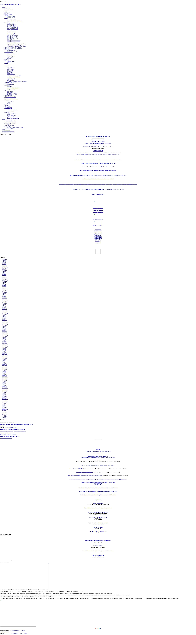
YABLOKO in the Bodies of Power (8, 131)
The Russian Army (7, 105)
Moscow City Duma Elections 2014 (12, 27)
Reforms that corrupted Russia (98, 503)
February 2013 (4, 408)
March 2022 (4, 308)
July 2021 (4, 315)
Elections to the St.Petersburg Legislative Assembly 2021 (13, 48)
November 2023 (5, 289)
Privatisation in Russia (10, 116)
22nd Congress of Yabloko (8, 9)
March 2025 (4, 275)
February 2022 (4, 309)
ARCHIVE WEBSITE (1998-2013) (6, 4)
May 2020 (4, 328)
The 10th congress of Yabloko (98, 225)
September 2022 (5, 302)
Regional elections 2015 (10, 39)
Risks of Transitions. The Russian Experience (8, 434)
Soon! (5, 104)
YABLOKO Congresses (8, 108)
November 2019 (5, 333)
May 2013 (4, 405)
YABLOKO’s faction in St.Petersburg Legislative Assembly (16, 46)
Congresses (6, 15)
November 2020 (5, 322)
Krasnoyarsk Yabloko (98, 238)
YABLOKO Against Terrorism (12, 94)
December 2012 (5, 409)
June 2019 (4, 338)
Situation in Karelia (10, 92)
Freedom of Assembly (10, 69)
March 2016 (4, 374)
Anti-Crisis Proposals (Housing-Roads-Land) (78, 175)
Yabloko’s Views (7, 112)
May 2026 (4, 262)
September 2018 (5, 346)
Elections (5, 22)
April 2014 (4, 395)
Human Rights (6, 65)
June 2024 (4, 283)
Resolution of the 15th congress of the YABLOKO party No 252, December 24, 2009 (105, 154)
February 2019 (4, 342)
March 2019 (4, 341)
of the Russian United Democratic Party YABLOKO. (94, 175)
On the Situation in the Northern (82, 154)
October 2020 (4, 323)
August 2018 (4, 347)
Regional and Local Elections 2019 (12, 37)
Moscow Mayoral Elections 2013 (9, 123)
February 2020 (4, 331)
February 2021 (4, 320)
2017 (7, 66)
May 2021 (4, 317)
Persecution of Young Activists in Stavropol (14, 75)
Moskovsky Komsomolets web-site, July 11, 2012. (89, 457)
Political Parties (6, 85)
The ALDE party (9, 86)
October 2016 (4, 367)
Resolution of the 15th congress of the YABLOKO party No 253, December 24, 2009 (107, 152)
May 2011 (4, 412)
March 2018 (4, 352)
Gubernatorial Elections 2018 (11, 24)
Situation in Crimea (10, 91)
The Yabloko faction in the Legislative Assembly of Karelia (16, 43)
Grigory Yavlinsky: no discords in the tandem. (89, 482)
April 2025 (4, 274)
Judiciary (8, 62)
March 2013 (4, 407)
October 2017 (4, 356)
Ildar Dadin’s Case (10, 71)
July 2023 (4, 293)
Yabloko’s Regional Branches (9, 111)
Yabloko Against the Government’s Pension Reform (15, 21)
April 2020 (4, 329)
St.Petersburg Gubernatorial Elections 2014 (13, 40)
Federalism (8, 114)
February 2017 (4, 364)
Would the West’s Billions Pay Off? (98, 555)
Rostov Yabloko (98, 235)
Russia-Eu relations (10, 55)
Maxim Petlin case (9, 72)
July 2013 (4, 403)
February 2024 (4, 287)
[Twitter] (99, 628)
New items (6, 83)
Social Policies (6, 100)
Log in (29, 633)
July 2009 (4, 417)
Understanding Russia (8, 107)
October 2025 (4, 268)
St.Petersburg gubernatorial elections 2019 (13, 41)
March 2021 (4, 319)
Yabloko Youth (6, 110)
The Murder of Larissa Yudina (11, 78)
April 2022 (4, 307)
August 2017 (4, 358)
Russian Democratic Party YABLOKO (9, 633)
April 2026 (4, 263)
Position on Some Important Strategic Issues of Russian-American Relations (98, 540)
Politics (5, 90)
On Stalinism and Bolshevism (98, 150)
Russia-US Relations (10, 57)
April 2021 (4, 318)
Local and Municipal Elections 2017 (12, 26)
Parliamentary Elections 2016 (11, 31)
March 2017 (4, 363)
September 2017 (5, 357)
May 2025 (4, 273)
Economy (6, 18)
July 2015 (4, 381)
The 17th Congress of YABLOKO (98, 194)
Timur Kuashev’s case (10, 80)
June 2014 (4, 393)
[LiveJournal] (96, 628)
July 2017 (4, 359)
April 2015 (4, 384)
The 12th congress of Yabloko (98, 212)
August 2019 (4, 336)
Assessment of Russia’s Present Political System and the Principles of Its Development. (74, 184)
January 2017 (4, 365)
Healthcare (8, 102)
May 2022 (4, 306)
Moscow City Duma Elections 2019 (12, 28)
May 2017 (4, 361)
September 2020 (5, 324)
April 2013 (4, 406)
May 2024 (4, 284)
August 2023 (4, 292)
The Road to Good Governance (5, 432)
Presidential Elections (10, 32)
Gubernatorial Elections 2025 (11, 25)
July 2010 (4, 415)
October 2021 (4, 312)
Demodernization (98, 499)
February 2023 (4, 298)
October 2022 (4, 301)
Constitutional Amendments (11, 61)
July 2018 (4, 348)
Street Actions (9, 117)
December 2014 (5, 388)
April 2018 (4, 351)
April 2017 (4, 362)
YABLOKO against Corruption (12, 93)
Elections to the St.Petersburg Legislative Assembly (12, 47)
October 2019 (4, 334)
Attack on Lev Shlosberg (11, 67)
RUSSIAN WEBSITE (17, 4)
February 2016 (4, 375)
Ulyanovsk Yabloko (98, 239)
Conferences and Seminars (8, 14)
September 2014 (5, 390)
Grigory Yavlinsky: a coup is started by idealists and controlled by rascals (13, 431)
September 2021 (5, 313)
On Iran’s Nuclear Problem (84, 170)
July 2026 (4, 260)
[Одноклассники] (98, 628)
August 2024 (4, 281)
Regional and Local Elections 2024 (10, 97)
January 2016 (4, 376)
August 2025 (4, 270)
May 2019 (4, 339)
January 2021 (4, 321)
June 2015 (4, 382)
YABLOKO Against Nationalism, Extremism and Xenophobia (17, 81)
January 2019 (4, 343)
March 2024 (4, 286)
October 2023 (4, 290)
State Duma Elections (7, 126)
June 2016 (4, 371)
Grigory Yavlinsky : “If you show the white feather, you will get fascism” (12, 429)
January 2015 (4, 387)
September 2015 (5, 379)
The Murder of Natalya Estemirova (12, 79)
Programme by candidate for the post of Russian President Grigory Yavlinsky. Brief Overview (16, 424)
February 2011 (4, 414)
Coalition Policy (7, 12)
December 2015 (5, 377)
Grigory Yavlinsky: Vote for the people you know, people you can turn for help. (82, 479)
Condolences (6, 13)
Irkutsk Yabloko (98, 232)
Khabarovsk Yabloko (98, 231)
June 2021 (4, 316)
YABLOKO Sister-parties (11, 89)
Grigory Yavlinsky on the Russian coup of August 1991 (9, 436)
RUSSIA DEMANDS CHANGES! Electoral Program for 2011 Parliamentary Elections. (98, 146)
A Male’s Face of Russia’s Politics (6, 438)
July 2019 (4, 337)
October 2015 (4, 378)
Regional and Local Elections (11, 34)
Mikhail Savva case (10, 73)
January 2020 (4, 332)
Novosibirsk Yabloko (98, 234)
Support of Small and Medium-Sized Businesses (14, 20)
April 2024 (4, 285)
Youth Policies (9, 103)
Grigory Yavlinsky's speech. (98, 527)
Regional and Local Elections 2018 (12, 36)
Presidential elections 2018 (11, 33)
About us (3, 7)
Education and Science (10, 101)
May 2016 (4, 372)
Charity (5, 11)
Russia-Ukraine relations (10, 56)
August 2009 (4, 416)
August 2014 (4, 391)
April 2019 (4, 340)
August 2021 (4, 314)
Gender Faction (6, 59)
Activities (6, 10)
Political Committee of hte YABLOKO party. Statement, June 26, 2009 (103, 166)
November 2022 (5, 300)
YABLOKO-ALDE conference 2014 (13, 118)
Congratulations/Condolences (11, 113)
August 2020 (4, 325)
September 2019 (5, 335)
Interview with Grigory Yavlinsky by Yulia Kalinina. (106, 457)
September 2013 (5, 401)
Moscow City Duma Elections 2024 (12, 29)
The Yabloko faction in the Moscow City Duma (14, 44)
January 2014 (4, 398)
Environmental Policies (8, 49)
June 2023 (4, 294)
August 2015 (4, 380)
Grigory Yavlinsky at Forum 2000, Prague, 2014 (8, 427)
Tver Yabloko (97, 241)
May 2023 (4, 295)
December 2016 (5, 366)
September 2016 (5, 368)
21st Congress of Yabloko (11, 16)
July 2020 (4, 326)
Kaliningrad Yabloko (97, 233)
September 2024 (5, 280)
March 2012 (4, 411)
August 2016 (4, 369)
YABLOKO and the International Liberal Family (14, 88)
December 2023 (5, 288)
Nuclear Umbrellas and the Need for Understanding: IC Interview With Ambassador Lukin (98, 550)
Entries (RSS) (18, 633)
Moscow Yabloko (98, 229)
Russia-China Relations (10, 54)
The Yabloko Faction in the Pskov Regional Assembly (15, 45)
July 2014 (4, 392)
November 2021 (5, 311)
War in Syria (9, 58)
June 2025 (4, 272)
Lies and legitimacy (98, 460)
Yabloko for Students (98, 230)
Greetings (6, 63)
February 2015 (4, 386)
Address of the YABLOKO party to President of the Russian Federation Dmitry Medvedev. (88, 189)
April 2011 (4, 413)
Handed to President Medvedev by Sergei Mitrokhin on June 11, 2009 (114, 175)
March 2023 (4, 297)
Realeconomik (98, 449)
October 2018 (4, 345)
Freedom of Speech (10, 70)
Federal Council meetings (8, 52)
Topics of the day (7, 106)
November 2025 (5, 267)
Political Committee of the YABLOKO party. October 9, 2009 (114, 189)
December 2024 (5, 277)
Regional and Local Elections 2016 (12, 35)
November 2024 (5, 278)
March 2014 (4, 396)
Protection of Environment (11, 50)
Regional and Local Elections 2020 (12, 38)
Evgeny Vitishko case (10, 68)
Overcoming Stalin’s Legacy (9, 84)
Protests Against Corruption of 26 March (13, 76)
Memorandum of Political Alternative (10, 82)
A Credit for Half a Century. (83, 487)
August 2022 (4, 303)
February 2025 (4, 276)
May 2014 (4, 394)
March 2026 (4, 264)
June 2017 (4, 360)
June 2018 (4, 349)
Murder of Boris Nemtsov (11, 74)
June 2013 (4, 404)
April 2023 (4, 296)
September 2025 (5, 269)
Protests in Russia (9, 77)
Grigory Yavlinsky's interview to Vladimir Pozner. (84, 472)
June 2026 (4, 261)
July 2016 (4, 370)
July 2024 (4, 282)
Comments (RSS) (24, 633)
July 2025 (4, 271)
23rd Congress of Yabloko (11, 17)
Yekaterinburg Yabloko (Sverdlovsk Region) (98, 237)
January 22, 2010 (98, 178)
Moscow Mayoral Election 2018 (12, 30)
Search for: (2, 3)
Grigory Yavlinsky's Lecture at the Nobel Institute (98, 531)
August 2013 (4, 402)
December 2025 (5, 266)
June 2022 (4, 305)
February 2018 (4, 353)
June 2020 (4, 327)
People (3, 129)
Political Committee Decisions (11, 115)
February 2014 (4, 397)
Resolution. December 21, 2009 (98, 151)
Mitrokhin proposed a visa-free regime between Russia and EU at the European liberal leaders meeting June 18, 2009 (98, 495)
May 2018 (4, 350)
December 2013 (5, 399)
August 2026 (4, 259)
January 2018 (4, 354)
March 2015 (4, 385)
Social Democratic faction (8, 99)
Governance (6, 60)
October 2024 (4, 279)
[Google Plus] (95, 628)
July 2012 (4, 410)
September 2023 (5, 291)
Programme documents (8, 95)
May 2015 (4, 383)
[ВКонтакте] (100, 628)
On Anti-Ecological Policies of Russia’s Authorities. (84, 152)
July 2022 (4, 304)
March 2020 (4, 330)
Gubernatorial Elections (10, 23)
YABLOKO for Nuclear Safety (12, 51)
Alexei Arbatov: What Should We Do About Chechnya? (98, 512)
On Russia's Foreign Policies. (86, 166)
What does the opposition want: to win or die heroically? (98, 456)
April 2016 (4, 373)
